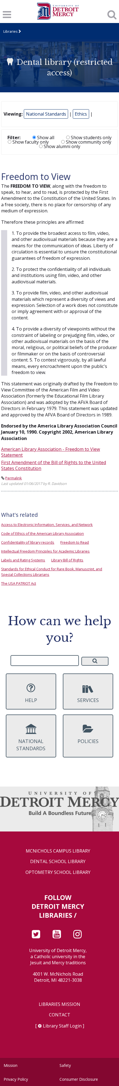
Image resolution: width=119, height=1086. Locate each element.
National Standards (46, 114)
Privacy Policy (16, 1079)
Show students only (91, 137)
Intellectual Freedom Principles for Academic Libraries (45, 551)
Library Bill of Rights (67, 560)
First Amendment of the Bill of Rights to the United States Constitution (53, 465)
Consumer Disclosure (79, 1079)
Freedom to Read (74, 542)
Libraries (10, 31)
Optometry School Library (57, 872)
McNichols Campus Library (58, 851)
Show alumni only (61, 146)
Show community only (88, 142)
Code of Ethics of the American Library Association (42, 533)
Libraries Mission (59, 1004)
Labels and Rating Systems (23, 560)
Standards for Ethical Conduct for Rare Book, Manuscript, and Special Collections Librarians (51, 571)
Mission (10, 1065)
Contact (59, 1015)
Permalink (13, 477)
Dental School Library (58, 861)
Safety (65, 1065)
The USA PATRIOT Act (18, 583)
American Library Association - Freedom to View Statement (50, 452)
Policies (88, 741)
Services (88, 700)
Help (31, 700)
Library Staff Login (62, 1026)
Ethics (81, 114)
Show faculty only (30, 142)
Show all (45, 137)
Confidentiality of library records (27, 542)
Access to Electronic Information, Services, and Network (47, 524)
